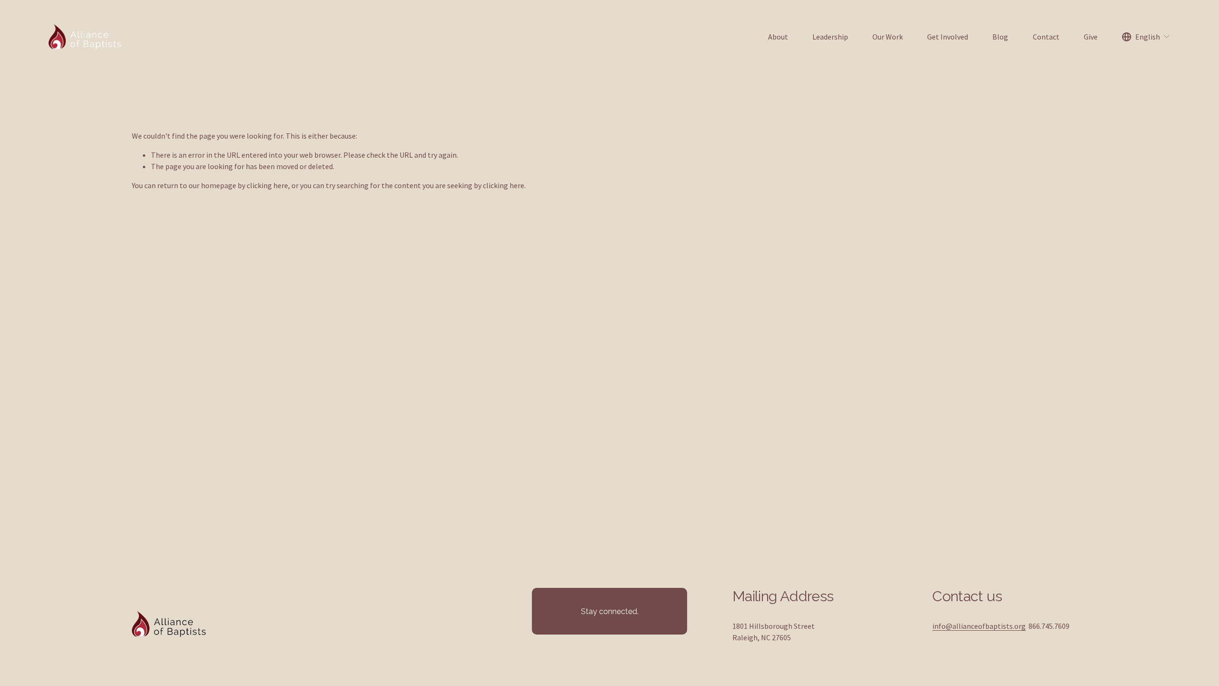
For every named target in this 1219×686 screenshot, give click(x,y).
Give (1091, 36)
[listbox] (1146, 36)
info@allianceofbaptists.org (979, 626)
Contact (1046, 36)
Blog (1000, 36)
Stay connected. (610, 611)
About (778, 36)
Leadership (830, 36)
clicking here (267, 185)
